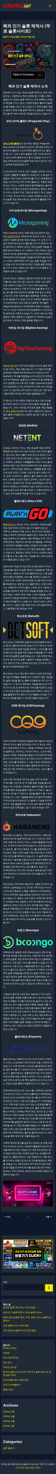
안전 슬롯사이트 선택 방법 (16, 1325)
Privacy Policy (10, 1348)
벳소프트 (7, 1362)
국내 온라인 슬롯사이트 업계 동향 (19, 1330)
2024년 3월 (9, 1416)
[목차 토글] (38, 75)
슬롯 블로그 (9, 1448)
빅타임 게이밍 (10, 365)
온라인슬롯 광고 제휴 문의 (16, 1380)
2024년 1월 (8, 1426)
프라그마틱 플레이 (12, 143)
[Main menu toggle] (50, 6)
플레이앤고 (8, 524)
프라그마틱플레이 (11, 1384)
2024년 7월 (8, 1411)
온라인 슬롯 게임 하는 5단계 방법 (19, 1307)
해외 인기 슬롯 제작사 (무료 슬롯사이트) (22, 1312)
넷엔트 (6, 448)
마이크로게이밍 (10, 236)
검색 (5, 1282)
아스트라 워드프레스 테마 (28, 1467)
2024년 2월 (9, 1421)
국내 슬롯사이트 (14, 411)
